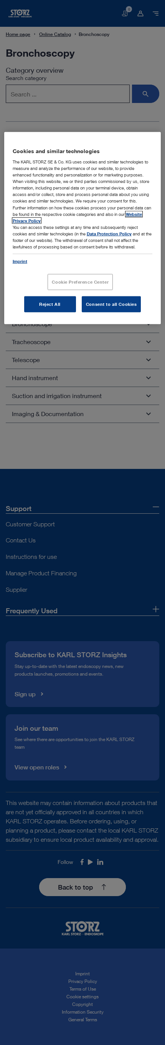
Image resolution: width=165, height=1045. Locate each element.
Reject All (50, 304)
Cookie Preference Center (80, 281)
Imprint (20, 261)
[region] (82, 228)
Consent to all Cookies (111, 304)
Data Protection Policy (109, 233)
